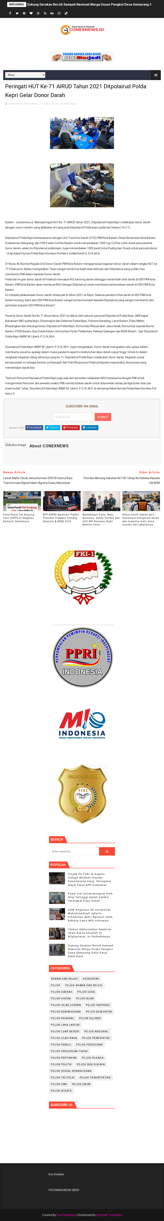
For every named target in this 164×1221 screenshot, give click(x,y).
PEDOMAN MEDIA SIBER (64, 1190)
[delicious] (66, 13)
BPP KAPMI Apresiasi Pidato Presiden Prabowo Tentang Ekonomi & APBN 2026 (61, 518)
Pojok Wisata (61, 1090)
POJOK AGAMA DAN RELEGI (84, 985)
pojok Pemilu (61, 1044)
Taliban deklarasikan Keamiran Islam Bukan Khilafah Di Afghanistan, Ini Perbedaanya (90, 933)
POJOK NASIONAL (65, 103)
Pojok (55, 985)
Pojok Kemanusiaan (66, 1011)
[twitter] (17, 13)
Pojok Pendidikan (89, 1044)
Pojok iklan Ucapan (66, 1005)
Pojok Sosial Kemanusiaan (71, 1071)
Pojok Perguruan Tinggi (69, 1051)
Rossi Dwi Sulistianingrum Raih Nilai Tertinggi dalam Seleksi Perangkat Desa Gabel (90, 897)
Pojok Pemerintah (96, 1038)
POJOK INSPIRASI (98, 1005)
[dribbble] (38, 13)
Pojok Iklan (85, 998)
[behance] (52, 13)
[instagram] (59, 13)
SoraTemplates (66, 1215)
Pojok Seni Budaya (91, 1064)
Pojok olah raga (64, 1038)
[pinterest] (24, 13)
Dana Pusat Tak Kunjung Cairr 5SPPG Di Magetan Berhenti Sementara (18, 518)
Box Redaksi (56, 1174)
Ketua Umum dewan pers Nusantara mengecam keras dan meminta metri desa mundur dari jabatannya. (140, 519)
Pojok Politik (61, 1064)
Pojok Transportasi (95, 1077)
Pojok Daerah (61, 992)
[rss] (45, 13)
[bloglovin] (31, 13)
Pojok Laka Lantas (65, 1024)
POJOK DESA (86, 992)
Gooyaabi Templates (109, 1215)
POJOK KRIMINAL (62, 1018)
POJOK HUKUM (61, 998)
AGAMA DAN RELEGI (64, 978)
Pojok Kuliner (90, 1018)
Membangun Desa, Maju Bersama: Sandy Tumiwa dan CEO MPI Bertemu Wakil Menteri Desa (101, 519)
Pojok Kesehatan (99, 1011)
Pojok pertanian (64, 1057)
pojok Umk (59, 1084)
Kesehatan (91, 978)
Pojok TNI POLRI (63, 1077)
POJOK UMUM (81, 1084)
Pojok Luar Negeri (65, 1031)
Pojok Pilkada (93, 1057)
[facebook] (10, 13)
